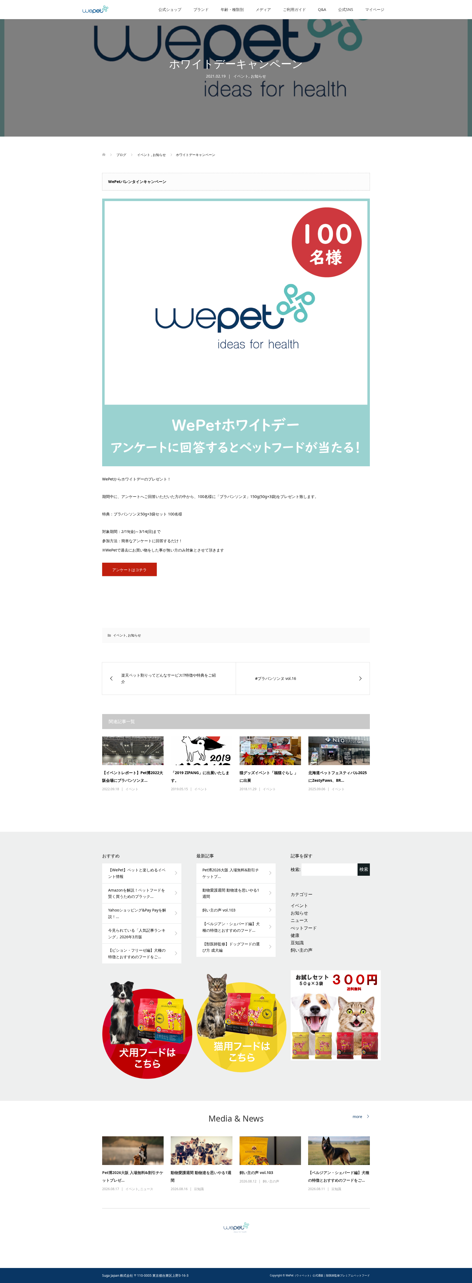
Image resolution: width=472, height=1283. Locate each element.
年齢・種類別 (232, 9)
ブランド (201, 9)
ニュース (299, 920)
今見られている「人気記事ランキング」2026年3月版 (137, 933)
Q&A (322, 9)
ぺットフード (304, 928)
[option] (239, 1164)
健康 (295, 935)
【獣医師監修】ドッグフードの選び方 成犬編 (231, 947)
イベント (241, 76)
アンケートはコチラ (129, 569)
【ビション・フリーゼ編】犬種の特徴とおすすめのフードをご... (137, 953)
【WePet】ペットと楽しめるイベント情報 (137, 873)
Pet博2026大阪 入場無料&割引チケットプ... (230, 873)
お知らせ (258, 76)
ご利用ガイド (294, 9)
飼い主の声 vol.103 (218, 910)
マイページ (374, 9)
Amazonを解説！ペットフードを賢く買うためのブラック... (136, 893)
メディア (263, 9)
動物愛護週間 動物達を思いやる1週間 (230, 893)
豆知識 (297, 943)
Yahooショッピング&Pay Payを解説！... (137, 913)
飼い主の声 (301, 950)
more (357, 1116)
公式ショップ (169, 9)
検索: (295, 869)
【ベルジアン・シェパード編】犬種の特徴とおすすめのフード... (231, 927)
